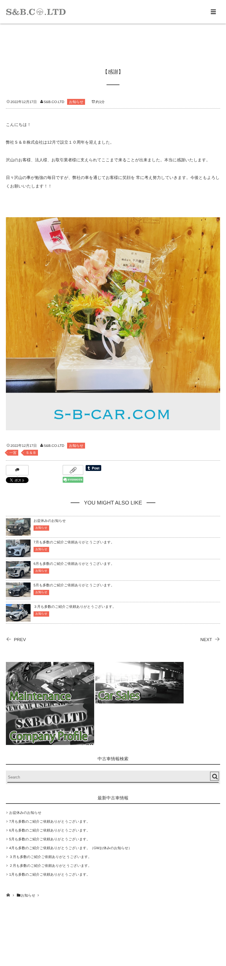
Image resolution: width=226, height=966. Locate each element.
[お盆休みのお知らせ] (18, 532)
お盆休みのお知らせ (50, 521)
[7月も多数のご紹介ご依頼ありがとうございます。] (18, 554)
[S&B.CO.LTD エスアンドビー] (36, 12)
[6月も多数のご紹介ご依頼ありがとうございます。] (18, 575)
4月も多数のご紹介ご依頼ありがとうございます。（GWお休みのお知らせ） (70, 848)
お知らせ (76, 102)
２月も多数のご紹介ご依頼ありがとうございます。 (50, 866)
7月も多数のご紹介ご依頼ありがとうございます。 (74, 542)
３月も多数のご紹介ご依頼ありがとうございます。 (75, 607)
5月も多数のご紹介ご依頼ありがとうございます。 (74, 585)
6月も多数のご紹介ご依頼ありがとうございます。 (74, 564)
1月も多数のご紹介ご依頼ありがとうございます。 (49, 874)
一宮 (12, 453)
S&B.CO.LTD (54, 102)
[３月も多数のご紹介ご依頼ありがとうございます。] (18, 618)
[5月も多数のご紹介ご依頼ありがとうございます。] (18, 593)
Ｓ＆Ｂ (31, 453)
